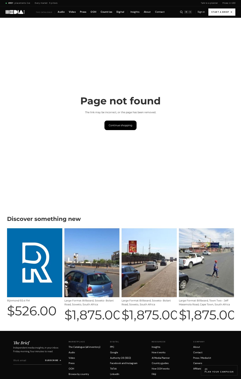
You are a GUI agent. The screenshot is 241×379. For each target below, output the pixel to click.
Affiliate (197, 368)
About (196, 347)
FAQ (154, 374)
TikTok (113, 368)
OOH (71, 368)
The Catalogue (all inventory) (84, 347)
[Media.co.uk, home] (15, 12)
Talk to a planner (209, 3)
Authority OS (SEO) (120, 357)
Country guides (160, 363)
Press (72, 363)
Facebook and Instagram (123, 363)
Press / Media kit (202, 357)
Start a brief (221, 12)
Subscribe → (53, 360)
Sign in (201, 11)
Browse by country (79, 374)
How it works (158, 352)
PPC (112, 347)
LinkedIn (114, 374)
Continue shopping (120, 125)
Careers (197, 363)
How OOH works (161, 368)
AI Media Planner (161, 357)
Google (114, 352)
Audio (72, 352)
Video (72, 357)
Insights (156, 347)
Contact (197, 352)
